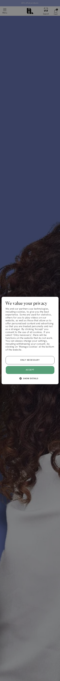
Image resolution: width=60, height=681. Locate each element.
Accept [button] (30, 370)
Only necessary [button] (30, 360)
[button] (30, 378)
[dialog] (29, 340)
